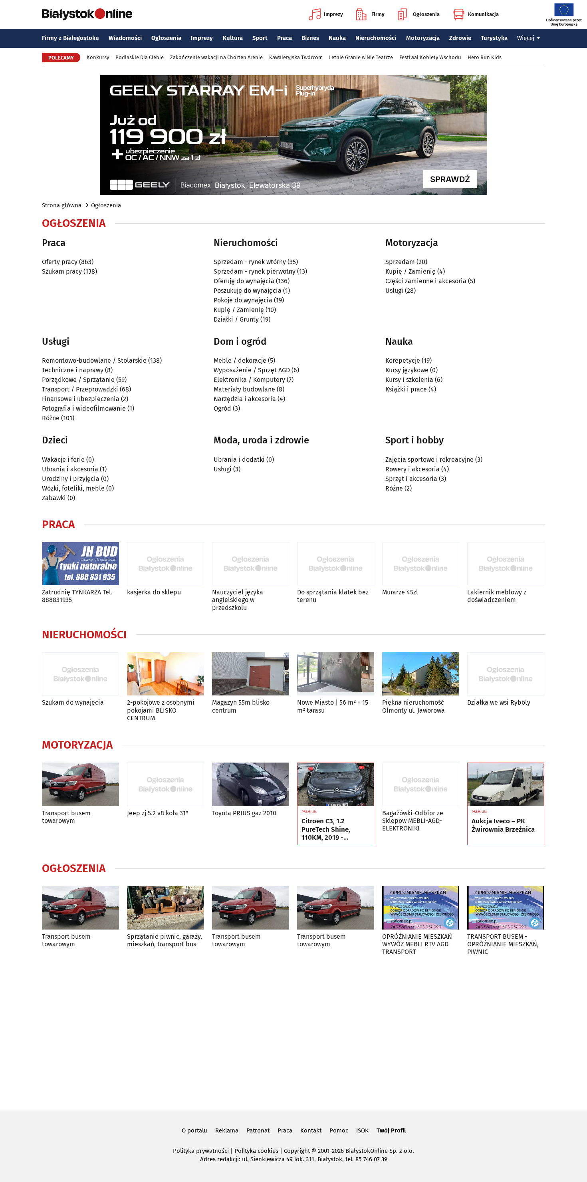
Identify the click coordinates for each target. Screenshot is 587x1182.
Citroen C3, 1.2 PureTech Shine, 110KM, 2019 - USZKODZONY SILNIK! (334, 829)
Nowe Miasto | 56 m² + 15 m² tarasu (332, 706)
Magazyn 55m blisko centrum (241, 706)
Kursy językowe (406, 370)
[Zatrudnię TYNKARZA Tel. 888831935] (80, 564)
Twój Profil (391, 1130)
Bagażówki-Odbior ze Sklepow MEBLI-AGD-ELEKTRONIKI (412, 820)
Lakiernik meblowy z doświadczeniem (496, 596)
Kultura (233, 38)
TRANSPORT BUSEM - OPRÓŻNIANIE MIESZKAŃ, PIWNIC (503, 944)
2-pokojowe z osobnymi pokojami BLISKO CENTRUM (160, 710)
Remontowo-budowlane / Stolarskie (94, 360)
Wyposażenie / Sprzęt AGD (252, 370)
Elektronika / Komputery (249, 379)
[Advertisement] (293, 1032)
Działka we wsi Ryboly (498, 702)
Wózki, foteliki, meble (73, 488)
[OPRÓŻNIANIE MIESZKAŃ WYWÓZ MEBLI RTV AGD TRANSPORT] (420, 908)
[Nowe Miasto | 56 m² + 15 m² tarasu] (335, 674)
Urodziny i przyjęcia (70, 479)
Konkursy (98, 57)
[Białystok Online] (87, 14)
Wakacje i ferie (63, 459)
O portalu (194, 1130)
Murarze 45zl (400, 592)
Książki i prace (406, 389)
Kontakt (310, 1130)
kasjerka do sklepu (154, 592)
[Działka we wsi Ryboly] (505, 674)
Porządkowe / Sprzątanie (78, 379)
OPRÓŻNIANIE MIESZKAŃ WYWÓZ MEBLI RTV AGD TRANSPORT (417, 944)
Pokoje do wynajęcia (243, 300)
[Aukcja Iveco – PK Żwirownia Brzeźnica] (506, 784)
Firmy (378, 14)
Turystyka (494, 38)
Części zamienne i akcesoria (425, 281)
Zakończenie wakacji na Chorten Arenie (216, 57)
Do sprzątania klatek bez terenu (333, 596)
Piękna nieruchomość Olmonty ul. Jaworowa (413, 706)
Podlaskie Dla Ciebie (139, 57)
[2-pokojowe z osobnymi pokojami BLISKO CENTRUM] (165, 674)
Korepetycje (402, 360)
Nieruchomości (375, 38)
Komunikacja (483, 14)
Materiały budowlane (244, 389)
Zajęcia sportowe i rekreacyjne (429, 459)
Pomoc (338, 1130)
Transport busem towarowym (66, 816)
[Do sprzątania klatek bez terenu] (335, 564)
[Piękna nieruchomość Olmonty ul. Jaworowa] (420, 674)
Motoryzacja (423, 38)
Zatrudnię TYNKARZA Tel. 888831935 (77, 596)
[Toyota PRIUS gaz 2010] (250, 784)
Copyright (297, 1150)
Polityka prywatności (201, 1150)
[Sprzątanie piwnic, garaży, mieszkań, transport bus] (165, 908)
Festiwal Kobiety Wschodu (430, 57)
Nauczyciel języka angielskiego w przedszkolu (237, 599)
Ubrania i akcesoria (70, 469)
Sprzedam (400, 262)
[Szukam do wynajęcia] (80, 674)
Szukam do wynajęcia (73, 702)
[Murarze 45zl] (420, 564)
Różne (50, 418)
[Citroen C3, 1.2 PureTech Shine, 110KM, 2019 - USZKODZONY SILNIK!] (335, 784)
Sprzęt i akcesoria (411, 479)
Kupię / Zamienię (239, 310)
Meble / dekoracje (240, 360)
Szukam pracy (62, 271)
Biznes (310, 38)
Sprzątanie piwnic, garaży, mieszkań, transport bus (164, 940)
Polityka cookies (256, 1150)
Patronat (258, 1130)
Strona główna (61, 205)
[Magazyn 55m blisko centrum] (250, 674)
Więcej (525, 38)
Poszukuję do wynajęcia (248, 290)
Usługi (394, 290)
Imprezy (333, 14)
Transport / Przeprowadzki (80, 389)
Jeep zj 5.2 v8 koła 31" (157, 813)
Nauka (337, 38)
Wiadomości (125, 38)
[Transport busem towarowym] (80, 784)
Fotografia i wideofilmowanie (84, 408)
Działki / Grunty (236, 319)
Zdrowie (460, 38)
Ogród (222, 408)
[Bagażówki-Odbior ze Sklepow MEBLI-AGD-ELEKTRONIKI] (420, 784)
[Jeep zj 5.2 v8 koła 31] (165, 784)
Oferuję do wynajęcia (244, 281)
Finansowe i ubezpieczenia (80, 399)
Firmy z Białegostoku (70, 38)
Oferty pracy (59, 262)
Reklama (226, 1130)
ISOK (362, 1130)
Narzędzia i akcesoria (245, 399)
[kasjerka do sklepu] (165, 564)
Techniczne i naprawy (72, 370)
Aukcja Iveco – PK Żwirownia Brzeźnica (503, 825)
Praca (284, 38)
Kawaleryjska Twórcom (296, 57)
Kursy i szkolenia (409, 379)
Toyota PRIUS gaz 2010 (244, 813)
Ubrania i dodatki (239, 459)
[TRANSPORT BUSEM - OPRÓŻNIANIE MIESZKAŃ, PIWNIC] (505, 908)
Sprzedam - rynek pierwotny (254, 271)
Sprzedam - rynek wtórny (250, 262)
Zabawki (54, 498)
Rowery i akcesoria (412, 469)
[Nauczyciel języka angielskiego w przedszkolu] (250, 564)
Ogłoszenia (426, 14)
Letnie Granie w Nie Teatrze (361, 57)
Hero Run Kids (485, 57)
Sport (260, 38)
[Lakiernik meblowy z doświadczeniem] (505, 564)
